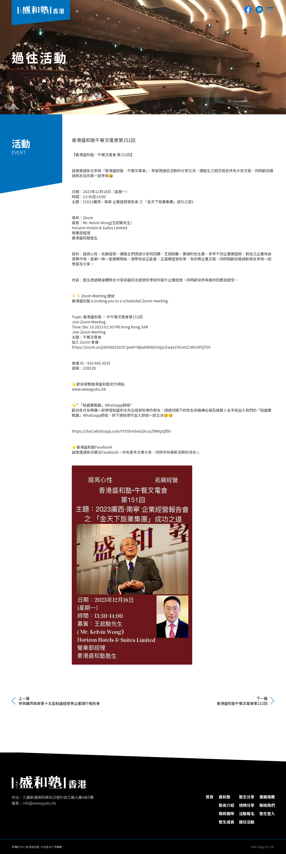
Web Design (258, 847)
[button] (270, 9)
